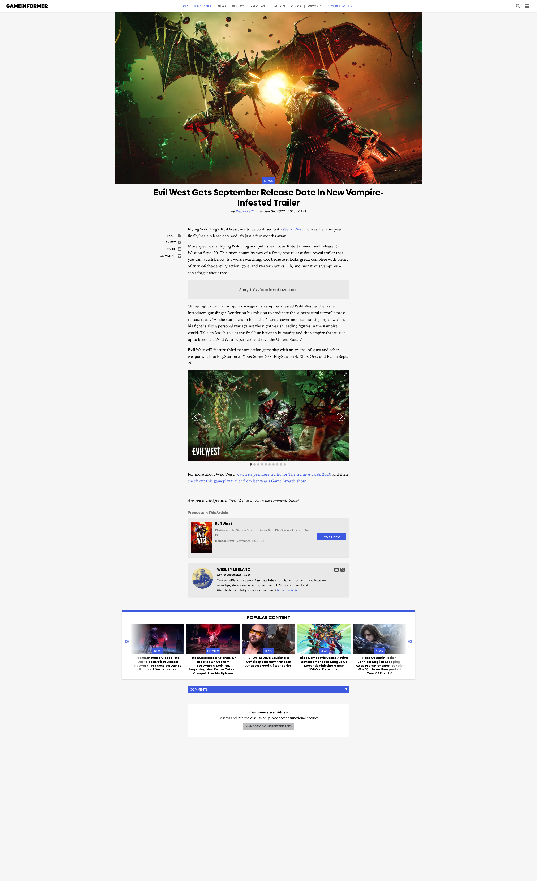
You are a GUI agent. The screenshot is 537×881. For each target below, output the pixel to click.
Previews (258, 6)
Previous (127, 642)
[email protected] (289, 590)
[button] (345, 374)
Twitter (342, 570)
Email (336, 570)
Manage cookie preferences (268, 726)
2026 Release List (341, 6)
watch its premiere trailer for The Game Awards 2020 (283, 475)
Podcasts (314, 6)
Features (278, 6)
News (222, 6)
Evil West (223, 523)
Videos (296, 6)
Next (410, 642)
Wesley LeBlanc (247, 211)
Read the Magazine (197, 6)
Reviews (238, 6)
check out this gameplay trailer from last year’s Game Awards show (247, 481)
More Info (331, 536)
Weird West (293, 230)
